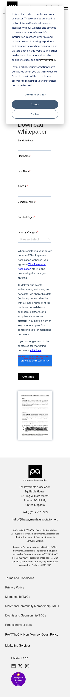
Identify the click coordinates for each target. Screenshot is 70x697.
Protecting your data (18, 624)
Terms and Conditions (19, 578)
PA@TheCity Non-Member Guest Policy (31, 634)
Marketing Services (18, 645)
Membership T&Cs (17, 596)
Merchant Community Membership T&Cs (32, 606)
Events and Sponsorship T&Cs (25, 615)
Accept (35, 104)
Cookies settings (35, 94)
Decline (35, 114)
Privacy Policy (48, 59)
